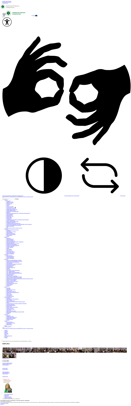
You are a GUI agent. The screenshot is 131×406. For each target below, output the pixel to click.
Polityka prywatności (8, 396)
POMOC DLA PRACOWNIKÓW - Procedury (14, 261)
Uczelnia (6, 330)
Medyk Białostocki (5, 364)
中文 (8, 196)
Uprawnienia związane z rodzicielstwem (13, 270)
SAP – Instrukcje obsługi (11, 271)
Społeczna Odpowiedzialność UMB (12, 221)
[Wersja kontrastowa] (3, 327)
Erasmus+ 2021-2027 (10, 308)
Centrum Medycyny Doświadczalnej (13, 211)
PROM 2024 (9, 312)
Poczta (6, 325)
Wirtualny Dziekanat (8, 326)
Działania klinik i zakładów (11, 318)
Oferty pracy (9, 269)
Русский (24, 196)
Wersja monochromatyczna (68, 195)
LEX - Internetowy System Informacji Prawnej (14, 276)
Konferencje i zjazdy (10, 201)
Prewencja (6, 314)
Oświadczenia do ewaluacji (11, 264)
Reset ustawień (122, 195)
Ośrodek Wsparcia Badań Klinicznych (13, 292)
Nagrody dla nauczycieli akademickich (13, 262)
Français (17, 196)
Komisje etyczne (9, 290)
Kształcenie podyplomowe (11, 233)
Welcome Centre (9, 299)
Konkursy (8, 268)
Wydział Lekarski (9, 206)
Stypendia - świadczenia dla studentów (13, 245)
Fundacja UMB (9, 217)
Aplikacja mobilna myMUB (11, 310)
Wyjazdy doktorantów (10, 257)
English (6, 196)
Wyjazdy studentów (10, 247)
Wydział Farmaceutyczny (11, 207)
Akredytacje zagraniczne (11, 304)
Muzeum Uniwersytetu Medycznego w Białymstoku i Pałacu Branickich (18, 213)
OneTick (8, 313)
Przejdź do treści (5, 3)
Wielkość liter (13, 195)
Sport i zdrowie (9, 250)
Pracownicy (6, 259)
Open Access (9, 293)
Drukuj (3, 358)
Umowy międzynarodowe (11, 300)
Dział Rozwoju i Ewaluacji (11, 289)
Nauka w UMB (9, 294)
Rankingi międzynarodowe (11, 305)
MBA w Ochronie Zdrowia (11, 234)
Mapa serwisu (7, 395)
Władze (8, 205)
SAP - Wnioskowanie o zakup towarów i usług (14, 273)
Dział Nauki (9, 288)
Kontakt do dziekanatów (11, 242)
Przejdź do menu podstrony (6, 2)
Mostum (8, 248)
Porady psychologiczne (10, 253)
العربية (27, 196)
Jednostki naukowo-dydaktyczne (12, 209)
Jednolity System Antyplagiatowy (12, 275)
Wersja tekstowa (76, 195)
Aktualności (9, 238)
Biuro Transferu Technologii (11, 291)
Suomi (29, 196)
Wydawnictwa (9, 218)
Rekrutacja (6, 228)
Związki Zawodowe (10, 284)
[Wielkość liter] (2, 327)
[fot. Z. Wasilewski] (5, 352)
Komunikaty (9, 230)
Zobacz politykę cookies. (4, 403)
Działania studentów (10, 319)
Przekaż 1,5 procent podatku (11, 280)
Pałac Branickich (5, 369)
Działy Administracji (10, 214)
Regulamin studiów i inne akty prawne (13, 243)
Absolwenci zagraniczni (11, 309)
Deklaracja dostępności (8, 397)
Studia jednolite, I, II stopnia (11, 231)
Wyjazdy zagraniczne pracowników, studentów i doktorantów (17, 303)
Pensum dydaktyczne (10, 265)
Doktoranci (6, 254)
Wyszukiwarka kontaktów (11, 322)
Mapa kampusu (9, 323)
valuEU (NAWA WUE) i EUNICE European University (16, 301)
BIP (7, 227)
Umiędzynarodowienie (8, 297)
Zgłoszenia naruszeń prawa (11, 222)
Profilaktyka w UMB (10, 316)
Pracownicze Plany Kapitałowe (12, 279)
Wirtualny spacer (9, 324)
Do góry (7, 358)
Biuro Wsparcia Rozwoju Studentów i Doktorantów (15, 241)
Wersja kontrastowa (20, 195)
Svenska (31, 196)
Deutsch (14, 196)
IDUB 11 (8, 302)
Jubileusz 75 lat (9, 203)
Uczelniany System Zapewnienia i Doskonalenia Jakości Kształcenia (18, 219)
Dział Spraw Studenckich (11, 240)
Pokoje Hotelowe (5, 373)
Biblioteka (8, 212)
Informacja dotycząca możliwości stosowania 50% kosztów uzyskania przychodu (20, 278)
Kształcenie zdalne (10, 266)
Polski (3, 196)
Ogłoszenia (8, 287)
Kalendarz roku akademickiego (12, 244)
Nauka (6, 334)
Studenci (6, 237)
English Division (9, 235)
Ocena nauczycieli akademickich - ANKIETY (14, 260)
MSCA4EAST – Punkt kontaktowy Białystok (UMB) (15, 311)
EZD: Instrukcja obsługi (11, 274)
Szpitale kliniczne (9, 215)
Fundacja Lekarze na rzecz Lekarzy (12, 281)
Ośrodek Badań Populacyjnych (12, 317)
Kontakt (8, 236)
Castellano (11, 196)
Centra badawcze (9, 295)
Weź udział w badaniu (10, 296)
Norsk (21, 196)
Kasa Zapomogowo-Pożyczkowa (12, 283)
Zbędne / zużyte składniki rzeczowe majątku (14, 225)
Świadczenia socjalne (10, 282)
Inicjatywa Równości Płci (11, 220)
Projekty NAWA (9, 306)
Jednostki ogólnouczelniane (11, 210)
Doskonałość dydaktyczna (11, 267)
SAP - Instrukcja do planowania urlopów (13, 272)
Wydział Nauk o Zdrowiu (11, 208)
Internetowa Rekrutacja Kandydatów (13, 229)
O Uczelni (8, 204)
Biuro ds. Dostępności (10, 252)
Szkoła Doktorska (10, 232)
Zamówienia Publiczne (6, 372)
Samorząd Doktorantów (10, 256)
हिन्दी (19, 196)
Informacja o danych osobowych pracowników (14, 277)
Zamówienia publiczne (10, 226)
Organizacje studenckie (10, 246)
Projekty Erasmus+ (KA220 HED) (12, 307)
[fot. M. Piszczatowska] (75, 352)
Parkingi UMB (9, 285)
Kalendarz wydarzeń (10, 202)
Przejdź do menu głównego (6, 1)
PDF (5, 358)
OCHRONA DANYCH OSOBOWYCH (13, 223)
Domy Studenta (9, 249)
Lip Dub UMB (4, 368)
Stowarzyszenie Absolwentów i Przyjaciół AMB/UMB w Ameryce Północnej (19, 224)
